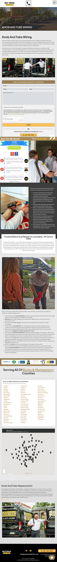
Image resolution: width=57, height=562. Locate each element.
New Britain (24, 414)
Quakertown (41, 396)
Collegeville (6, 399)
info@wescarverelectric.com (29, 554)
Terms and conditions (13, 114)
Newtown (23, 417)
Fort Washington (7, 416)
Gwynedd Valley (8, 422)
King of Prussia (25, 399)
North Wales (24, 419)
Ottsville (23, 422)
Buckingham (6, 394)
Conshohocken (7, 402)
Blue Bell (5, 391)
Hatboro (23, 387)
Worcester (41, 419)
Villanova (40, 414)
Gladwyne (6, 419)
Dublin (5, 407)
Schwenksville (42, 401)
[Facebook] (26, 550)
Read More (5, 499)
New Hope (23, 416)
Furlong (5, 417)
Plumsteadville (42, 391)
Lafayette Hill (24, 401)
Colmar (5, 401)
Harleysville (24, 386)
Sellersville (41, 402)
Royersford (41, 399)
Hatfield (23, 389)
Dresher (5, 406)
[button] (54, 2)
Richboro (40, 397)
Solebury (40, 406)
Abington (6, 386)
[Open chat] (52, 557)
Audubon (6, 389)
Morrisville (23, 411)
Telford (40, 412)
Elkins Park (6, 412)
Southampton (41, 409)
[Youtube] (30, 550)
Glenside (5, 421)
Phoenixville (41, 387)
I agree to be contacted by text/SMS (13, 107)
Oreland (23, 421)
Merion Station (25, 407)
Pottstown (41, 394)
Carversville (6, 396)
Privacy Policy (21, 114)
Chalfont (5, 397)
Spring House (41, 411)
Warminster (41, 416)
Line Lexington (25, 404)
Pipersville (40, 389)
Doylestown (6, 404)
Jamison (23, 396)
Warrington (41, 417)
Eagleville (6, 409)
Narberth (23, 412)
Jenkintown (24, 397)
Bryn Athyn (6, 392)
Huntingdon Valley (26, 394)
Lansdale (23, 402)
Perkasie (40, 386)
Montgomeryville (25, 409)
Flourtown (6, 414)
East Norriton (6, 411)
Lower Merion (24, 406)
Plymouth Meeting (43, 392)
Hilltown (23, 391)
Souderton (41, 407)
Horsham (23, 392)
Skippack (40, 404)
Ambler (5, 387)
